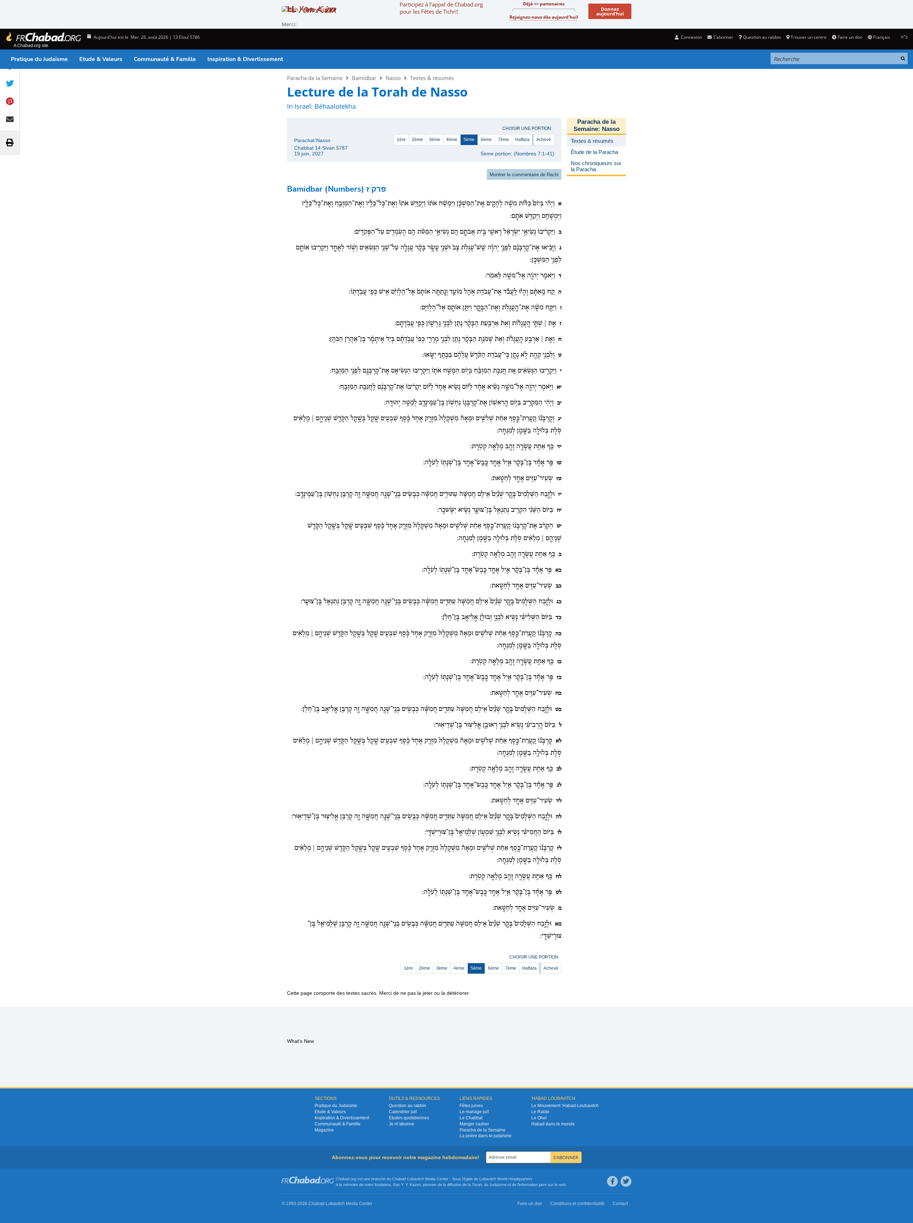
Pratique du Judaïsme (39, 59)
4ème (451, 139)
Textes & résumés (432, 77)
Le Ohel (539, 1117)
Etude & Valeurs (100, 59)
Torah (477, 1184)
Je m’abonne (401, 1123)
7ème (503, 139)
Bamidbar (364, 77)
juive (543, 1184)
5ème (469, 139)
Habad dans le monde (553, 1123)
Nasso (393, 77)
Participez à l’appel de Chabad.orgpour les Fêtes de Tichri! (441, 8)
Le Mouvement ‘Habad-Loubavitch (565, 1105)
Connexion (691, 37)
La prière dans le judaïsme (486, 1135)
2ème (417, 139)
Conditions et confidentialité (577, 1203)
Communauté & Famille (165, 59)
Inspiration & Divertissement (245, 59)
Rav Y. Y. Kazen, (407, 1184)
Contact (620, 1203)
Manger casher (474, 1123)
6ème (486, 139)
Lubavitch (415, 1179)
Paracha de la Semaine (315, 77)
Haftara (522, 139)
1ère (401, 139)
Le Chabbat (471, 1117)
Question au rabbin (762, 37)
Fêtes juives (471, 1105)
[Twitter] (626, 1181)
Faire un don (850, 37)
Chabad (399, 1179)
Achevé (543, 139)
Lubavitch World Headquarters (505, 1179)
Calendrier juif (403, 1111)
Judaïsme (498, 1184)
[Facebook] (612, 1181)
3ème (434, 139)
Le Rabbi (540, 1111)
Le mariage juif (474, 1111)
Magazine (324, 1130)
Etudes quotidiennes (409, 1117)
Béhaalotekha (335, 106)
